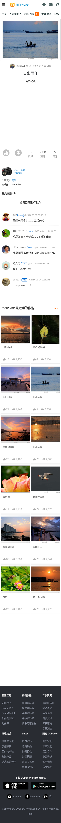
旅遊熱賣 (6, 746)
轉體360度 (38, 497)
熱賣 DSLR (28, 761)
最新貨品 (27, 746)
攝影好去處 (8, 741)
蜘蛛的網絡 (39, 347)
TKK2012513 (20, 231)
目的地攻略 (8, 751)
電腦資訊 (47, 718)
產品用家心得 (29, 723)
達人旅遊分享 (9, 761)
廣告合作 (47, 751)
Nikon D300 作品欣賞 (19, 171)
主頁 (4, 13)
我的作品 (31, 13)
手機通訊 (47, 713)
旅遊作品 (6, 756)
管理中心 (46, 13)
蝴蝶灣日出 (9, 547)
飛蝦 (5, 597)
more (56, 308)
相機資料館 (28, 703)
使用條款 (47, 761)
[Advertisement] (30, 117)
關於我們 (47, 741)
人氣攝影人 (15, 13)
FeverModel (8, 713)
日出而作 (37, 397)
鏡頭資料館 (28, 708)
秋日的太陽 (39, 597)
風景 (14, 180)
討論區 (5, 723)
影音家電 (47, 723)
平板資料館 (28, 718)
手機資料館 (28, 713)
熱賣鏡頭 (27, 756)
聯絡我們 (47, 746)
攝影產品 (47, 708)
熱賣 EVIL (27, 766)
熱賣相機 (27, 751)
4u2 (15, 215)
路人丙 (16, 263)
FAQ (56, 13)
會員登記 (47, 756)
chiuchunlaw (19, 247)
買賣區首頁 (48, 703)
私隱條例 (47, 766)
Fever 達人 (8, 708)
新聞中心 (6, 703)
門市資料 (27, 741)
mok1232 (21, 65)
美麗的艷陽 (9, 447)
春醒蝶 (6, 497)
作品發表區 (8, 718)
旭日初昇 (7, 397)
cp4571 (17, 279)
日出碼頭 (7, 347)
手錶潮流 (47, 728)
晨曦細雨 (37, 547)
